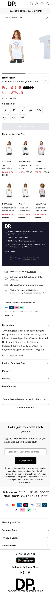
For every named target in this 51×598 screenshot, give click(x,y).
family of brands (24, 474)
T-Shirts (5, 18)
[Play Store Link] (25, 560)
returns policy (40, 293)
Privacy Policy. (25, 482)
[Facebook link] (29, 572)
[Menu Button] (3, 3)
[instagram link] (22, 572)
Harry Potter (8, 77)
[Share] (47, 17)
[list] (25, 47)
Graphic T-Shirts (17, 18)
